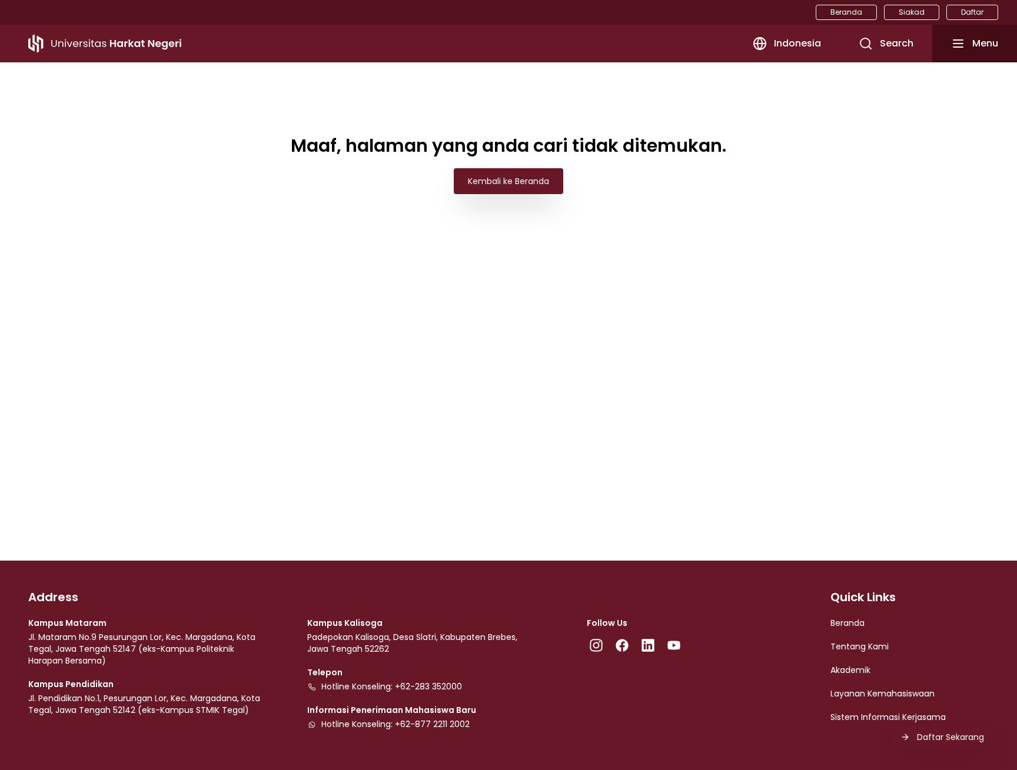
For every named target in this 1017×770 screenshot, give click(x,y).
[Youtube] (673, 645)
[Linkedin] (648, 645)
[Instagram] (596, 645)
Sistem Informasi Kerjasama (888, 717)
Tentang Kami (859, 646)
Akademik (850, 670)
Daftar (972, 12)
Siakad (912, 12)
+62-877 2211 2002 (432, 724)
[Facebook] (622, 645)
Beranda (846, 12)
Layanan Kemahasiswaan (882, 693)
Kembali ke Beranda (508, 181)
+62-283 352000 (428, 686)
